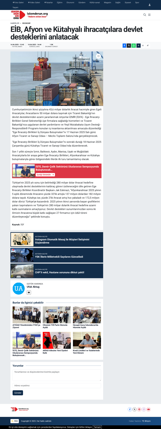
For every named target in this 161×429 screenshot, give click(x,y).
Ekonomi (70, 2)
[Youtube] (148, 409)
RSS (16, 421)
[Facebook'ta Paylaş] (124, 46)
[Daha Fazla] (138, 46)
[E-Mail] (29, 292)
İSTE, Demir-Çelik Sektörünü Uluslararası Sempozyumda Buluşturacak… (25, 352)
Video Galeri (35, 2)
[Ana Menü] (149, 15)
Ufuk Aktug (33, 286)
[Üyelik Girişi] (149, 5)
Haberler (14, 23)
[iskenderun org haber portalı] (29, 14)
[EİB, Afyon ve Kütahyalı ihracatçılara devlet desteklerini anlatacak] (56, 78)
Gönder (17, 393)
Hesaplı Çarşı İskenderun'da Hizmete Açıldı (85, 326)
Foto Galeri (19, 2)
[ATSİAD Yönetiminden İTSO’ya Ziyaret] (27, 314)
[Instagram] (144, 409)
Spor (137, 2)
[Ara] (144, 15)
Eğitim (59, 2)
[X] (134, 409)
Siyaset (128, 2)
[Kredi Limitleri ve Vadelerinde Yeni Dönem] (87, 340)
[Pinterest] (139, 409)
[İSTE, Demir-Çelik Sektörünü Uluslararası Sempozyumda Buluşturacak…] (27, 340)
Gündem (81, 2)
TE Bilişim (146, 421)
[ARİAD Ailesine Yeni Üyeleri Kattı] (57, 340)
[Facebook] (130, 409)
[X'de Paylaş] (129, 46)
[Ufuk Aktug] (19, 288)
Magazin (107, 2)
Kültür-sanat (95, 2)
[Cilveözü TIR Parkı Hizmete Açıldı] (57, 314)
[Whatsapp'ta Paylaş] (133, 46)
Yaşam (15, 7)
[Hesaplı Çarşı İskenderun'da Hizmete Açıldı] (87, 314)
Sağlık (117, 2)
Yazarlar (49, 2)
